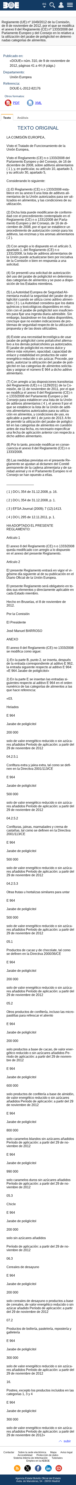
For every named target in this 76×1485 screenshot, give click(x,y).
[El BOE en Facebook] (38, 1470)
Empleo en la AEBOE (38, 1460)
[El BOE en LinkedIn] (48, 1470)
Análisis (22, 117)
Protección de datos (47, 1455)
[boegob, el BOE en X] (27, 1470)
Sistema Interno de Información (30, 1458)
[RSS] (17, 1470)
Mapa (53, 1452)
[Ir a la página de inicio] (11, 7)
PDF (16, 103)
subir (67, 1441)
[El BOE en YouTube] (59, 1470)
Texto (7, 117)
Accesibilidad (25, 1455)
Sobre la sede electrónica (32, 1452)
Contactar (8, 1452)
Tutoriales (57, 1458)
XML (38, 103)
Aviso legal (66, 1452)
